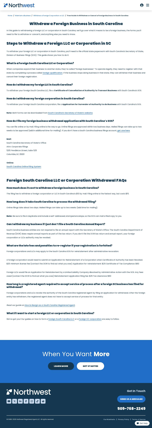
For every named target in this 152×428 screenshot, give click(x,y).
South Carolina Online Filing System (24, 166)
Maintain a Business (23, 15)
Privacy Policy (123, 419)
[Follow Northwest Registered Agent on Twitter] (14, 401)
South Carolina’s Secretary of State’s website (70, 113)
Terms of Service (138, 419)
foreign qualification (53, 72)
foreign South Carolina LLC (61, 319)
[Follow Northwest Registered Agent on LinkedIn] (20, 401)
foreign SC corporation (90, 319)
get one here (123, 130)
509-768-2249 (131, 408)
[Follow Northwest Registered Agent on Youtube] (9, 401)
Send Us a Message (131, 399)
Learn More (61, 366)
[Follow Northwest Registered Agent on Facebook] (26, 401)
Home (10, 15)
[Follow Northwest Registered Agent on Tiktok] (37, 401)
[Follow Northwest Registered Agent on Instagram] (31, 401)
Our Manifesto (109, 419)
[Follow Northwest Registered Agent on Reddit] (43, 401)
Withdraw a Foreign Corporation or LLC (48, 15)
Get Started (90, 366)
